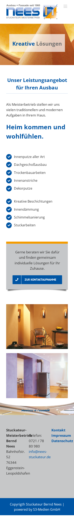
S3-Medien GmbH (46, 509)
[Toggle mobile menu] (66, 6)
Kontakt (58, 430)
